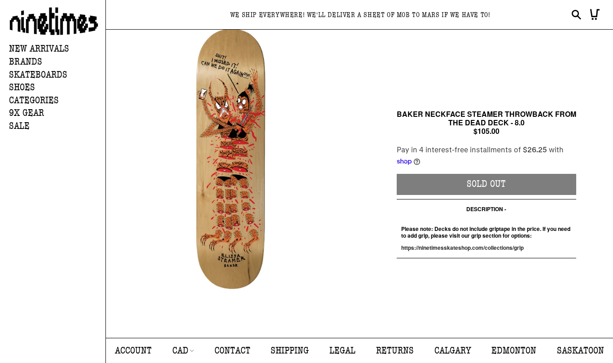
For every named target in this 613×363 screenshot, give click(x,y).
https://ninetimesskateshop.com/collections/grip (462, 247)
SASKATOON (580, 350)
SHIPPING (290, 350)
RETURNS (395, 350)
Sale (19, 126)
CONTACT (232, 350)
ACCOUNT (133, 350)
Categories (34, 100)
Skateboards (38, 74)
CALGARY (452, 350)
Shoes (22, 87)
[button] (57, 62)
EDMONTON (513, 350)
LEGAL (342, 350)
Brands (25, 61)
